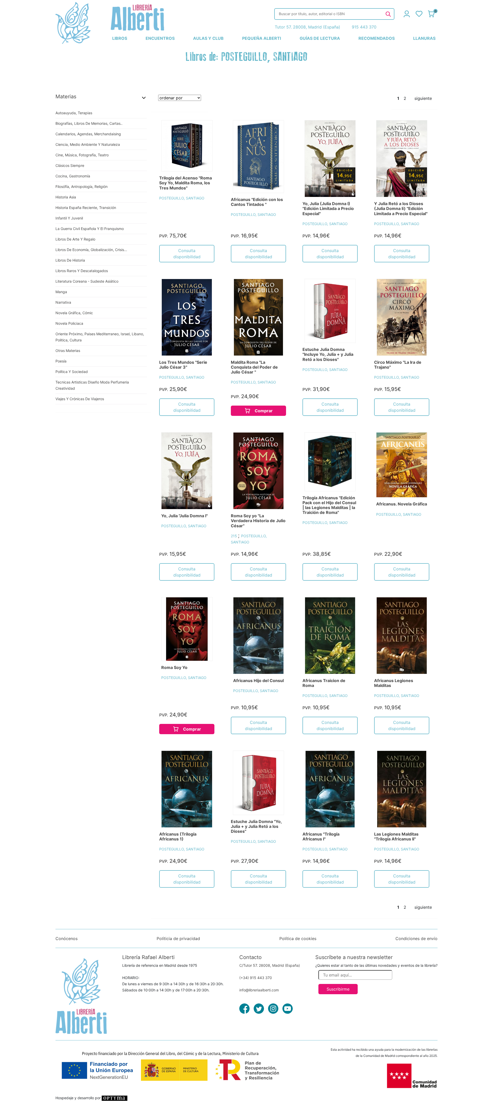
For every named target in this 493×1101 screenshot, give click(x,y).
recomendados (376, 38)
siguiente (423, 98)
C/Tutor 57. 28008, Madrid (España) (269, 965)
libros (119, 38)
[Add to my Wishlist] (205, 130)
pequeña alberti (261, 38)
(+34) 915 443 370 (255, 977)
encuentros (160, 38)
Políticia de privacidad (178, 938)
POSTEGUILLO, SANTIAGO (181, 198)
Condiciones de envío (416, 938)
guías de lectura (320, 38)
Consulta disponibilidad (187, 253)
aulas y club (208, 38)
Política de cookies (297, 938)
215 (234, 536)
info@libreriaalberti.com (259, 990)
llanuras (424, 38)
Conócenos (66, 938)
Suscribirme (338, 989)
